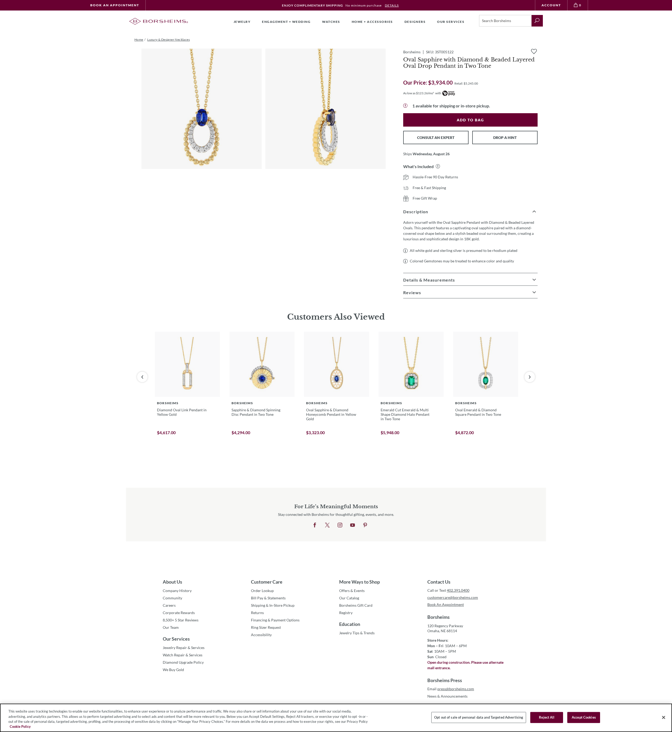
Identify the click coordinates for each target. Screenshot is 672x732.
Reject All (546, 717)
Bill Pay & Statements (268, 597)
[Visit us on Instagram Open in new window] (340, 525)
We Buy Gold (173, 669)
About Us (172, 582)
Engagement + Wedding (286, 22)
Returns (257, 612)
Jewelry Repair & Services (183, 647)
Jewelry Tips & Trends (357, 633)
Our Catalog (349, 598)
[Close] (663, 717)
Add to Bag (470, 120)
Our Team (171, 627)
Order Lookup (262, 590)
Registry (346, 612)
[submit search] (537, 21)
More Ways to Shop (359, 582)
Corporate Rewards (179, 612)
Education (349, 624)
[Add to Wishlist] (534, 51)
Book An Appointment (114, 5)
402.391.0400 (458, 590)
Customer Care (266, 582)
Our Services (176, 639)
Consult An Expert (435, 137)
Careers (169, 605)
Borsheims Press (444, 680)
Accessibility (261, 634)
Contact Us (438, 582)
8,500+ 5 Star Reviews (180, 620)
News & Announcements (447, 696)
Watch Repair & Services (182, 655)
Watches (331, 22)
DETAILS (392, 5)
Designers (415, 22)
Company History (177, 590)
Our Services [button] (450, 22)
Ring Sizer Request (266, 627)
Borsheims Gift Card (355, 605)
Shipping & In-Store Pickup (273, 605)
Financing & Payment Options (275, 620)
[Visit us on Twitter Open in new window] (327, 525)
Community (172, 598)
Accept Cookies (584, 717)
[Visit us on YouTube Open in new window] (352, 525)
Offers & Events (352, 590)
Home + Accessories (372, 22)
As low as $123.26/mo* (418, 93)
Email (450, 689)
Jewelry (242, 22)
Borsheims (438, 617)
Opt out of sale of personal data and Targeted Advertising (478, 717)
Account (551, 5)
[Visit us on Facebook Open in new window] (314, 525)
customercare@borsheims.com (452, 597)
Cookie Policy (20, 726)
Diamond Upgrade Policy (183, 662)
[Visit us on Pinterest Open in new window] (365, 525)
